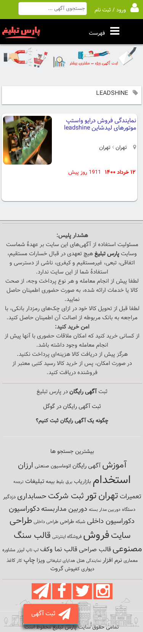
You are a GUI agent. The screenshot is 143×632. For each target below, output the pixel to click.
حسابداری (32, 496)
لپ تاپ (32, 550)
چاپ (29, 560)
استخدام (112, 480)
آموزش (114, 465)
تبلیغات (34, 481)
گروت (56, 569)
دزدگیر (9, 497)
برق (69, 481)
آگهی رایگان (86, 465)
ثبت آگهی (44, 614)
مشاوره (8, 550)
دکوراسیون (24, 509)
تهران (120, 148)
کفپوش (72, 569)
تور (91, 496)
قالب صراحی (95, 550)
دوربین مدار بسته (105, 509)
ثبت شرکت (66, 496)
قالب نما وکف (58, 549)
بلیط (60, 482)
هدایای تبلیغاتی (61, 560)
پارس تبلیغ (107, 254)
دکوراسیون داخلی (111, 521)
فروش (96, 535)
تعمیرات (130, 496)
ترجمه (18, 482)
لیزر (20, 550)
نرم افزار (112, 560)
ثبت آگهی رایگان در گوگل (72, 406)
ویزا (41, 560)
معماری (131, 561)
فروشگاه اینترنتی (67, 536)
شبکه (80, 522)
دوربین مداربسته (64, 509)
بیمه (50, 482)
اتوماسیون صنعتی (53, 466)
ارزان (25, 465)
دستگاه (128, 510)
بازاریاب (82, 481)
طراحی (67, 521)
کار (19, 560)
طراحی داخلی (46, 522)
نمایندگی (93, 561)
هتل (81, 561)
